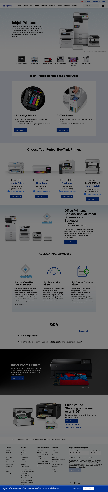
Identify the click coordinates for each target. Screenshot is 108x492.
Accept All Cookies (89, 488)
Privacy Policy (41, 488)
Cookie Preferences (77, 488)
